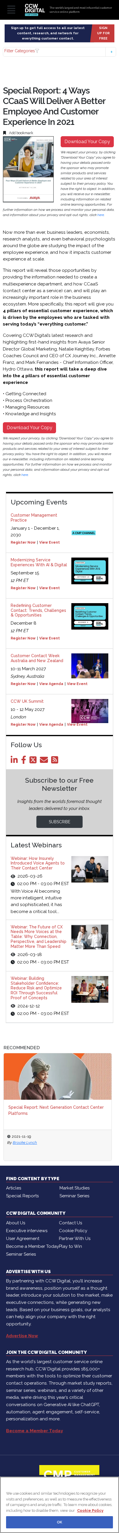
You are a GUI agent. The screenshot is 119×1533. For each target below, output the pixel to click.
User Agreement (22, 1238)
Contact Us (70, 1222)
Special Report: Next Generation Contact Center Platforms (56, 1110)
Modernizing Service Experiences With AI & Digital (39, 562)
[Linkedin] (15, 761)
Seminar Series (74, 1195)
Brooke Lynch (25, 1142)
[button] (59, 52)
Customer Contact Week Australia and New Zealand (37, 658)
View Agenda (51, 684)
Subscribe (59, 821)
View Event (49, 542)
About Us (15, 1222)
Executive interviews (26, 1230)
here (100, 215)
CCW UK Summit (27, 701)
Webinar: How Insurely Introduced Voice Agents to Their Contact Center (38, 863)
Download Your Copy (87, 141)
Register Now (23, 542)
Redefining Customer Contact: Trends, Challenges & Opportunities (38, 610)
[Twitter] (34, 761)
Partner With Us (74, 1238)
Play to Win (70, 1246)
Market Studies (75, 1188)
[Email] (45, 761)
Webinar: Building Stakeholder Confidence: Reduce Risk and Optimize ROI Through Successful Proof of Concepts (36, 988)
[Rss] (55, 761)
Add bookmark (20, 133)
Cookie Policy (73, 1230)
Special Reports (22, 1195)
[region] (59, 1505)
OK (59, 1522)
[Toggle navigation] (11, 10)
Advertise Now (22, 1335)
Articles (13, 1188)
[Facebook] (24, 761)
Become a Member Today (32, 1246)
